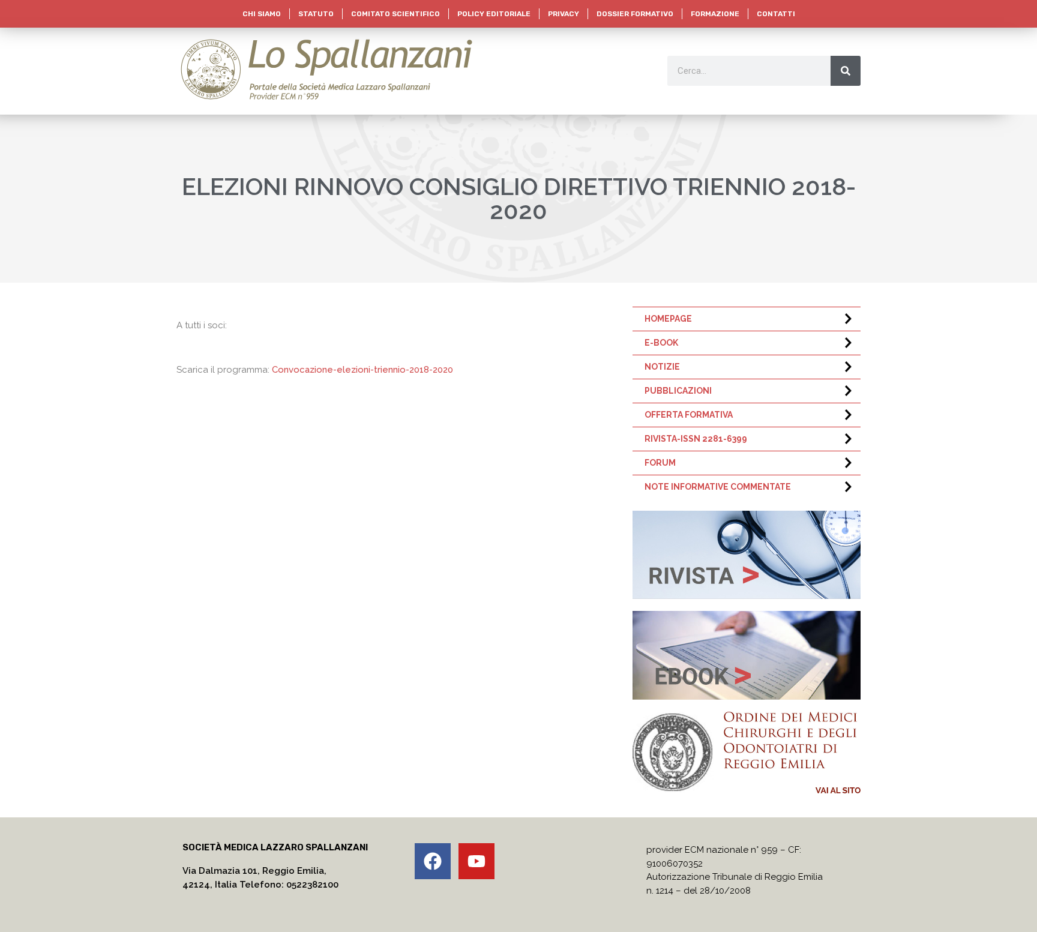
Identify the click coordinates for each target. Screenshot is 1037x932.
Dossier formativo (635, 14)
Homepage (668, 318)
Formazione (715, 14)
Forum (660, 463)
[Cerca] (846, 71)
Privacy (563, 14)
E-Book (661, 342)
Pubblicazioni (678, 390)
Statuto (316, 14)
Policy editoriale (494, 14)
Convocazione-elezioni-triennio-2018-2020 (362, 369)
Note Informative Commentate (718, 487)
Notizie (662, 366)
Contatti (776, 14)
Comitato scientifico (395, 14)
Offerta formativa (689, 414)
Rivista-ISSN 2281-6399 (696, 438)
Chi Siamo (261, 14)
